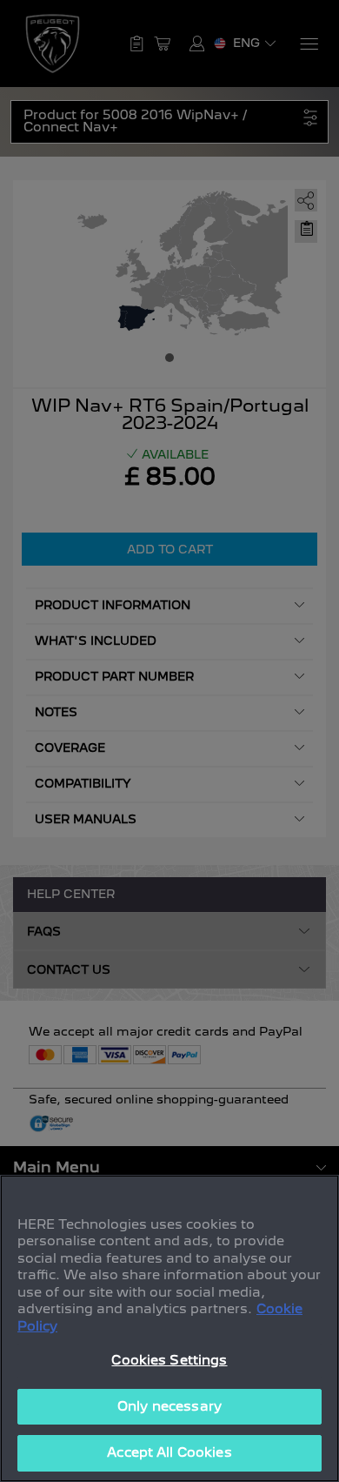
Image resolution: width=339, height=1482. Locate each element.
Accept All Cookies (169, 1452)
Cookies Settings (169, 1360)
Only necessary (169, 1406)
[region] (169, 1328)
